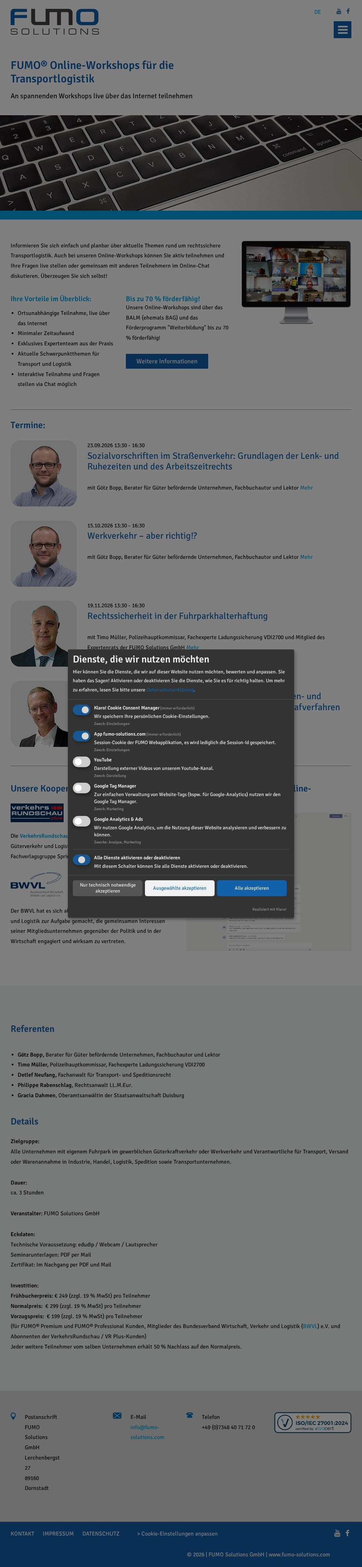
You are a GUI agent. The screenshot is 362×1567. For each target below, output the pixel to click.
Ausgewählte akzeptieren (179, 888)
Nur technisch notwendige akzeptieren (108, 888)
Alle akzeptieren (252, 888)
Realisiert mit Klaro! (269, 909)
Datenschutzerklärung (170, 690)
